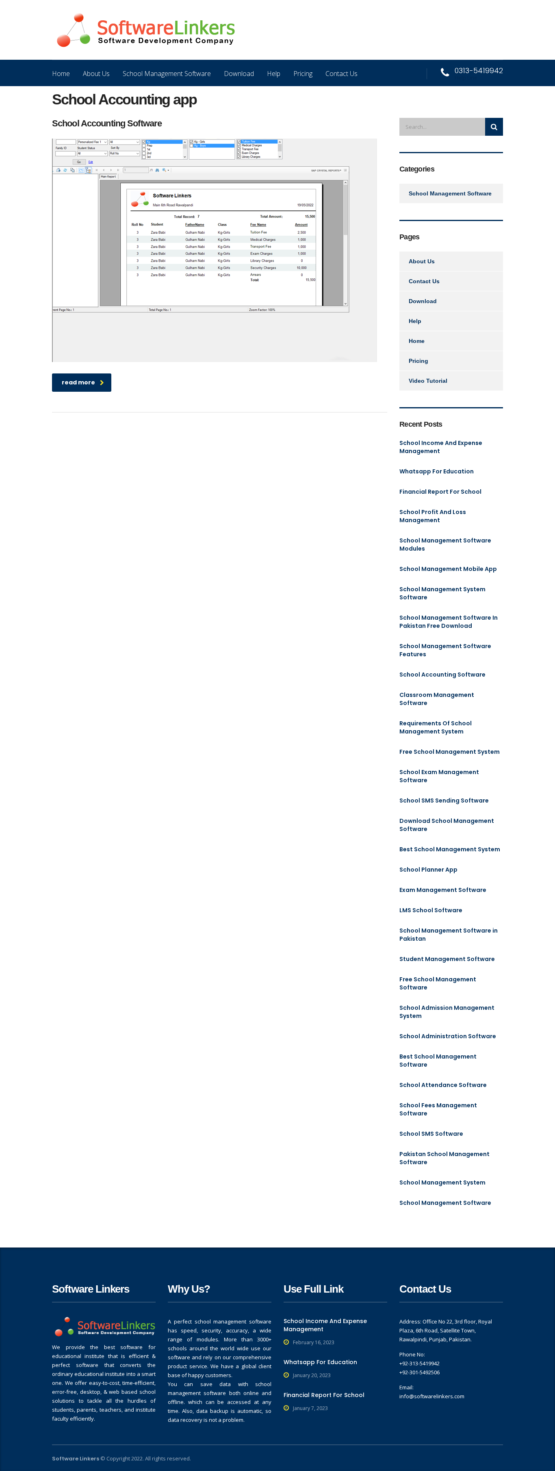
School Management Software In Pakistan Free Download (448, 622)
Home (61, 73)
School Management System (442, 1182)
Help (273, 73)
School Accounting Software (442, 674)
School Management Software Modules (445, 544)
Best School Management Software (438, 1060)
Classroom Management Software (436, 699)
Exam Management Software (442, 890)
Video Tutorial (428, 381)
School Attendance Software (443, 1085)
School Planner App (428, 870)
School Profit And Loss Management (432, 516)
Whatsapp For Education (436, 471)
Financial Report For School (440, 492)
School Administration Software (447, 1036)
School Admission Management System (446, 1012)
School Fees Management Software (438, 1109)
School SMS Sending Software (444, 800)
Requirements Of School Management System (435, 727)
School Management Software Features (445, 650)
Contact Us (341, 73)
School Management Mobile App (448, 569)
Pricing (302, 73)
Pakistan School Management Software (444, 1158)
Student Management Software (447, 959)
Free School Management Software (437, 983)
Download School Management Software (446, 825)
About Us (96, 73)
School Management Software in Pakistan (448, 934)
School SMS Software (431, 1134)
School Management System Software (442, 593)
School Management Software (167, 73)
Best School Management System (449, 849)
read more (78, 382)
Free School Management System (449, 752)
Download (239, 73)
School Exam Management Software (439, 776)
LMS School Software (430, 910)
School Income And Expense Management (440, 447)
